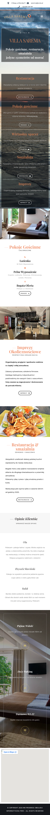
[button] (42, 16)
